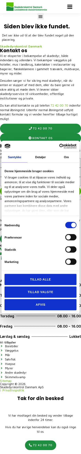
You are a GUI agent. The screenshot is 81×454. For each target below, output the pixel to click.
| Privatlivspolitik (12, 390)
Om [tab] (66, 157)
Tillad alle (40, 279)
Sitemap (6, 381)
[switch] (70, 237)
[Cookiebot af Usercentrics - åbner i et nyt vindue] (59, 146)
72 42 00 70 (59, 105)
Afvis (40, 304)
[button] (40, 16)
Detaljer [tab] (40, 157)
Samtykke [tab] (14, 157)
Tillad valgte (40, 292)
